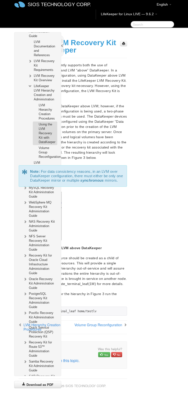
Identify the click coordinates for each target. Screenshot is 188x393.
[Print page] (123, 43)
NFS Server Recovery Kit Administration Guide (39, 242)
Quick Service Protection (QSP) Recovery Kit (41, 332)
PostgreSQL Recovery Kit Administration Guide (39, 300)
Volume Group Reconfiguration (48, 152)
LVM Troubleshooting (45, 165)
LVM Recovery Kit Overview (44, 78)
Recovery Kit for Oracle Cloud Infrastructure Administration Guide (40, 264)
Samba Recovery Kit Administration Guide (41, 366)
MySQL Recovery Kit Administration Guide (41, 192)
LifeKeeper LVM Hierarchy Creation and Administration (44, 92)
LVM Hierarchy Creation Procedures (47, 111)
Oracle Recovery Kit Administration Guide (41, 283)
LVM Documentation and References (44, 48)
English (163, 4)
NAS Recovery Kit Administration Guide (42, 226)
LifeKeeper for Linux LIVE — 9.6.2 (128, 14)
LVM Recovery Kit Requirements (44, 65)
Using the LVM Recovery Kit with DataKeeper (47, 133)
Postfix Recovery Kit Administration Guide (41, 317)
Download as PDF (39, 384)
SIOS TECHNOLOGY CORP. (59, 4)
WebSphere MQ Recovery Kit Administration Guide (40, 209)
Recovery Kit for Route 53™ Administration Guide (40, 348)
